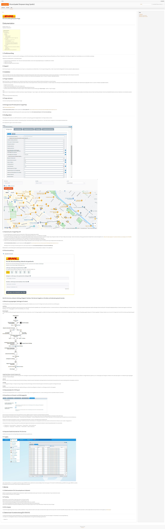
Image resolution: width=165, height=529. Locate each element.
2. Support (5, 33)
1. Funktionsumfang (6, 32)
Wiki (11, 7)
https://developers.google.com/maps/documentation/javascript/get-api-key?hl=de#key (118, 236)
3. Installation (6, 34)
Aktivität (7, 7)
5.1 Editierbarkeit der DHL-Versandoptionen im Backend (12, 46)
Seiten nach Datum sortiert (143, 16)
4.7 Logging (6, 44)
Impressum (82, 527)
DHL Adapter (109, 509)
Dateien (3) (5, 519)
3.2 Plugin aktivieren (7, 36)
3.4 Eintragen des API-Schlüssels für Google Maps (11, 37)
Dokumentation (5, 31)
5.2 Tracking (6, 47)
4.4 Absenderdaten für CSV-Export (9, 41)
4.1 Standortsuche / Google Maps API (10, 39)
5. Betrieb (5, 45)
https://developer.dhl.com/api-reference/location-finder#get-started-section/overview (43, 109)
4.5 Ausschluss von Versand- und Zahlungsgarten (11, 42)
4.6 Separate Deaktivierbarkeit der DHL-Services (11, 43)
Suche (141, 4)
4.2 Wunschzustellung (8, 40)
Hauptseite (141, 14)
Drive (2, 1)
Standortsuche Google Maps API (9, 107)
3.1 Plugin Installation (8, 35)
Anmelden (162, 1)
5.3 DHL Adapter (7, 48)
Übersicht (3, 7)
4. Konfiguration (6, 38)
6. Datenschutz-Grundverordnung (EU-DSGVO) (10, 49)
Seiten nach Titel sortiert (143, 15)
